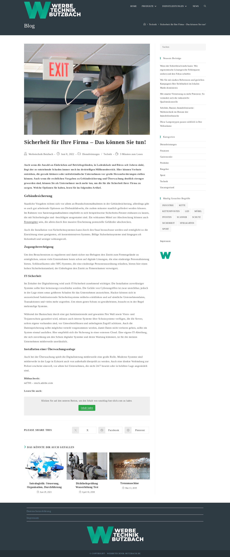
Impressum (165, 241)
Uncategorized (167, 187)
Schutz (196, 217)
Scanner (182, 217)
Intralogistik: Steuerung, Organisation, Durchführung (44, 485)
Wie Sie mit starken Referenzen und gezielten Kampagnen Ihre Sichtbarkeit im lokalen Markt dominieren (182, 84)
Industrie (168, 205)
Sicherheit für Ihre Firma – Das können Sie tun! (183, 24)
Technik (108, 154)
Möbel (198, 211)
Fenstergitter (31, 222)
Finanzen (164, 150)
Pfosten (167, 217)
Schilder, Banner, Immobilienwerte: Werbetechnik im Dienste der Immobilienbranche (177, 112)
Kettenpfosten (171, 211)
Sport (162, 175)
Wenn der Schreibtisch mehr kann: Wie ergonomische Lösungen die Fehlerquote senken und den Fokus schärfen (180, 70)
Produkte (164, 163)
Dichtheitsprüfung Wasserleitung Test (87, 485)
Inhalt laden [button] (87, 408)
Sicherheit (168, 223)
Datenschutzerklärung (39, 511)
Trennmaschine (129, 483)
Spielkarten (187, 223)
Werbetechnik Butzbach (41, 154)
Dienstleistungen (91, 154)
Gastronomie (166, 156)
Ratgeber (164, 169)
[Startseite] (144, 24)
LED (187, 211)
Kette (182, 205)
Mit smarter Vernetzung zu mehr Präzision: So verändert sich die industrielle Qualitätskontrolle (182, 98)
